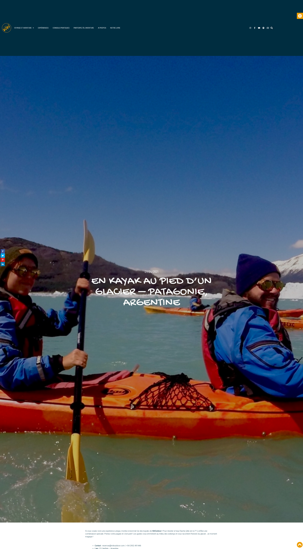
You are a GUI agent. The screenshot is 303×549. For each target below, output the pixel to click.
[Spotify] (263, 28)
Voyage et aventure (23, 28)
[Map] (268, 28)
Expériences (43, 28)
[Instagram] (250, 28)
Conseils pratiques (61, 28)
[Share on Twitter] (3, 270)
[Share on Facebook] (3, 266)
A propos (102, 28)
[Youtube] (259, 28)
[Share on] (3, 283)
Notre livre (115, 28)
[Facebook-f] (255, 28)
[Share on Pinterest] (3, 274)
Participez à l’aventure (84, 28)
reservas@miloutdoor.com (113, 546)
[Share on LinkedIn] (3, 279)
